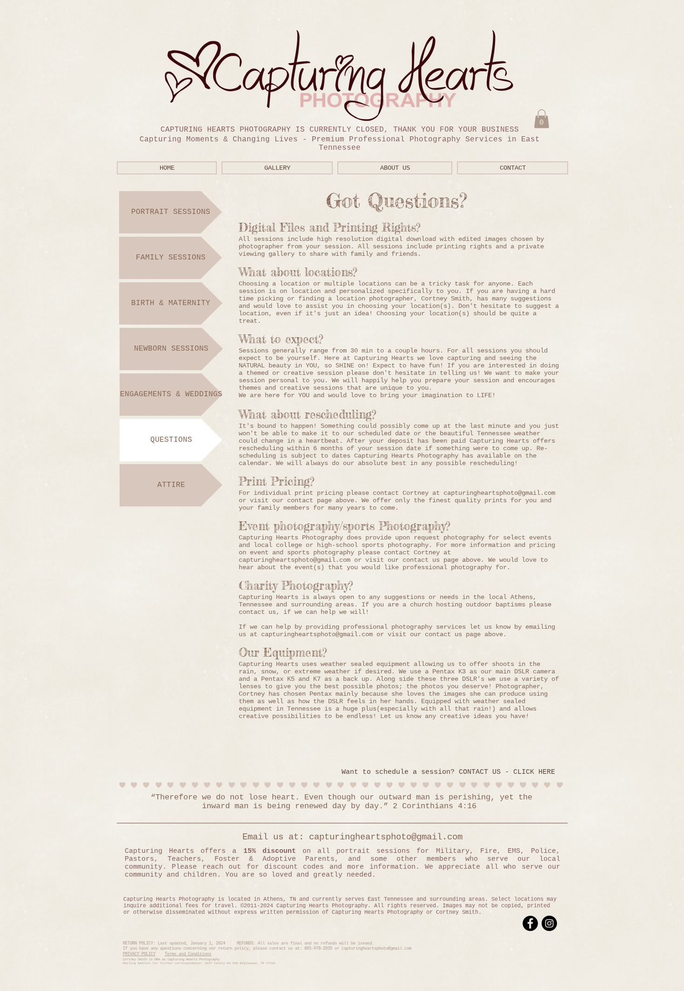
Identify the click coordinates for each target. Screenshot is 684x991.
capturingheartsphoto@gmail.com (317, 634)
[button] (542, 118)
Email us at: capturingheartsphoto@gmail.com (339, 837)
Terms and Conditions (188, 954)
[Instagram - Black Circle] (549, 923)
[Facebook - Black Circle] (530, 923)
